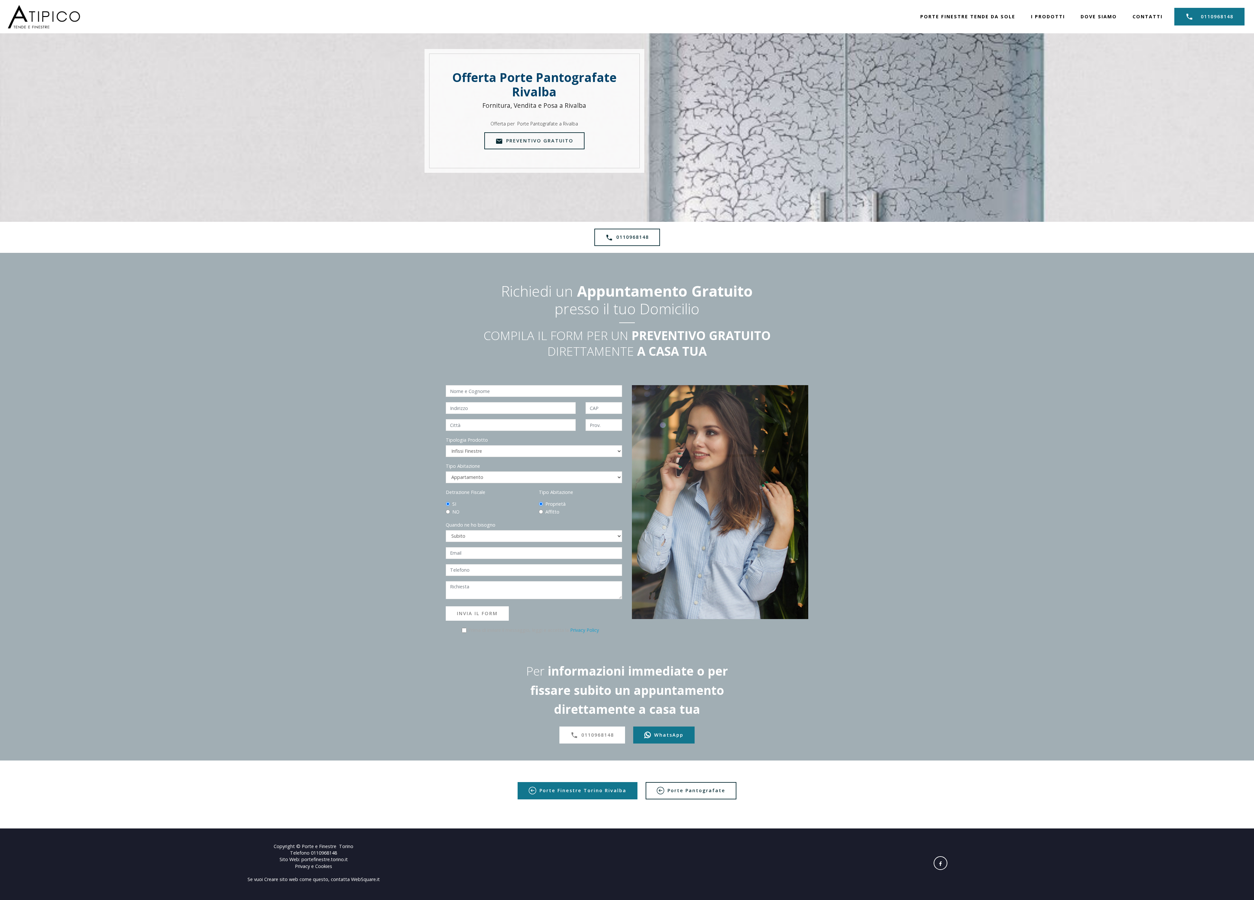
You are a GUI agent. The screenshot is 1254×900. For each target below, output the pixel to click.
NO (455, 512)
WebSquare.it (365, 879)
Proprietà (555, 504)
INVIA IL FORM (477, 613)
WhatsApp (668, 735)
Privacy (303, 866)
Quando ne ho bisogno (470, 525)
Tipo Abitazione (463, 466)
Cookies (323, 866)
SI (454, 504)
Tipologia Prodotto (467, 440)
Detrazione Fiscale (465, 492)
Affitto (552, 512)
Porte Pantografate (696, 790)
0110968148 (1217, 16)
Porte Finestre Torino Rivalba (582, 790)
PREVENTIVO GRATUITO (539, 141)
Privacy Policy (584, 630)
